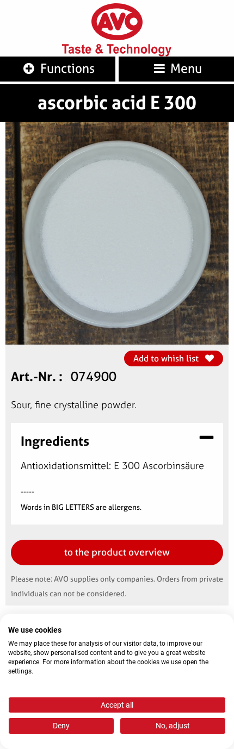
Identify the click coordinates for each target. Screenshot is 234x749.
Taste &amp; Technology (117, 50)
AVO (117, 22)
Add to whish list (167, 358)
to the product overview (117, 552)
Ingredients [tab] (55, 440)
